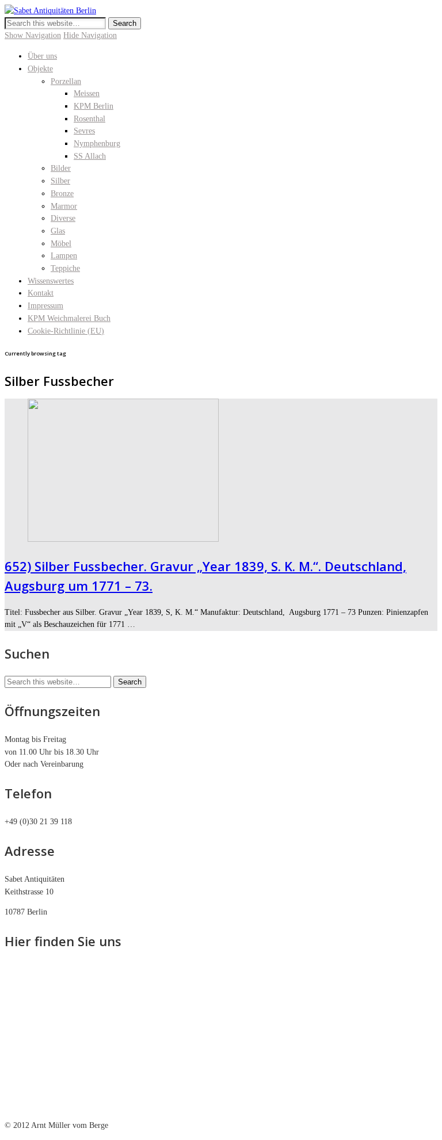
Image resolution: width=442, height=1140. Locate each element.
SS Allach (90, 156)
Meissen (87, 93)
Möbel (61, 243)
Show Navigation (33, 35)
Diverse (63, 218)
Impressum (45, 305)
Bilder (61, 168)
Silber (60, 181)
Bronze (62, 193)
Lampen (64, 255)
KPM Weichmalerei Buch (69, 318)
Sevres (84, 131)
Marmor (64, 206)
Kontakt (41, 293)
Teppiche (65, 268)
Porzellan (66, 81)
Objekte (40, 68)
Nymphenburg (97, 143)
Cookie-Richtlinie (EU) (66, 331)
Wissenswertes (51, 281)
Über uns (42, 56)
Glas (58, 231)
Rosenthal (89, 118)
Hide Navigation (90, 35)
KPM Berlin (93, 106)
